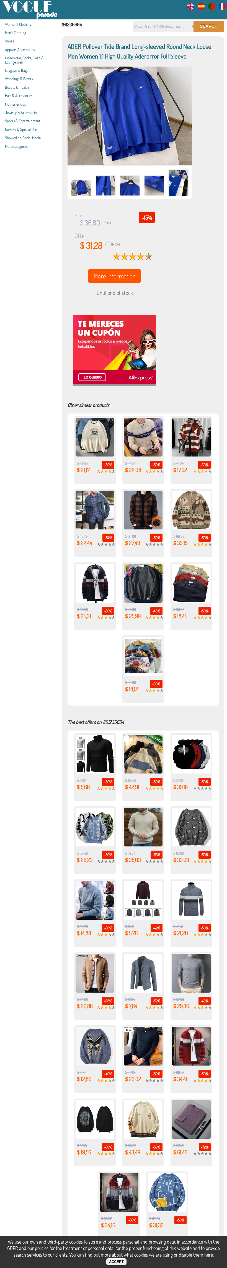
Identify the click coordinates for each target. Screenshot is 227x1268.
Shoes (9, 41)
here (208, 1254)
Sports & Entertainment (22, 120)
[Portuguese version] (211, 8)
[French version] (222, 8)
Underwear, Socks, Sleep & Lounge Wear (24, 59)
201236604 (71, 24)
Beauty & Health (17, 87)
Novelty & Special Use (21, 129)
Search (209, 26)
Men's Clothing (15, 32)
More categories (16, 146)
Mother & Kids (15, 104)
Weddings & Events (19, 78)
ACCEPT (116, 1262)
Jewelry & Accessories (21, 112)
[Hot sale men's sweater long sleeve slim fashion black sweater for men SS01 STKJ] (143, 1063)
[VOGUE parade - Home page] (30, 18)
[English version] (190, 8)
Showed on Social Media (23, 137)
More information (115, 276)
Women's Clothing (18, 24)
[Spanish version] (201, 8)
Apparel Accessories (20, 49)
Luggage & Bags (16, 70)
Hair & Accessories (18, 95)
